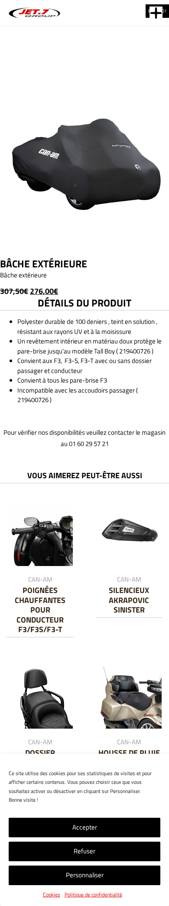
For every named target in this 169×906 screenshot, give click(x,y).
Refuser (84, 851)
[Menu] (156, 13)
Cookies (51, 894)
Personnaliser (85, 875)
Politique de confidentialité (93, 894)
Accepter (84, 827)
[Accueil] (36, 12)
